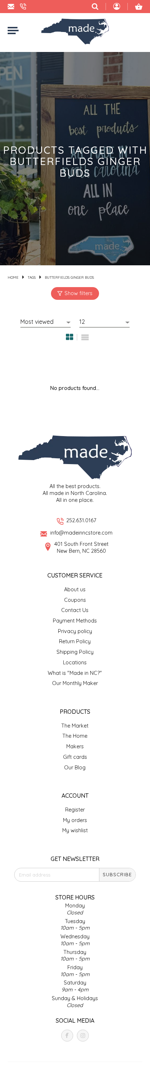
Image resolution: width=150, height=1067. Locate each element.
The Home (74, 736)
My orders (75, 820)
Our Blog (75, 767)
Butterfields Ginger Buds (69, 277)
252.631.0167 (81, 520)
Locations (75, 662)
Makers (75, 746)
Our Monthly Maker (75, 683)
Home (13, 277)
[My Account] (116, 7)
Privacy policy (75, 631)
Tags (32, 277)
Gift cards (75, 757)
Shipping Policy (75, 652)
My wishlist (75, 830)
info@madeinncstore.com (81, 533)
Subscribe (117, 874)
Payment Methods (75, 620)
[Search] (95, 6)
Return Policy (75, 641)
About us (75, 589)
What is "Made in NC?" (75, 673)
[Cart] (138, 6)
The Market (74, 725)
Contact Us (74, 610)
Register (75, 809)
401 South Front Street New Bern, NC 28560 (81, 547)
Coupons (75, 600)
